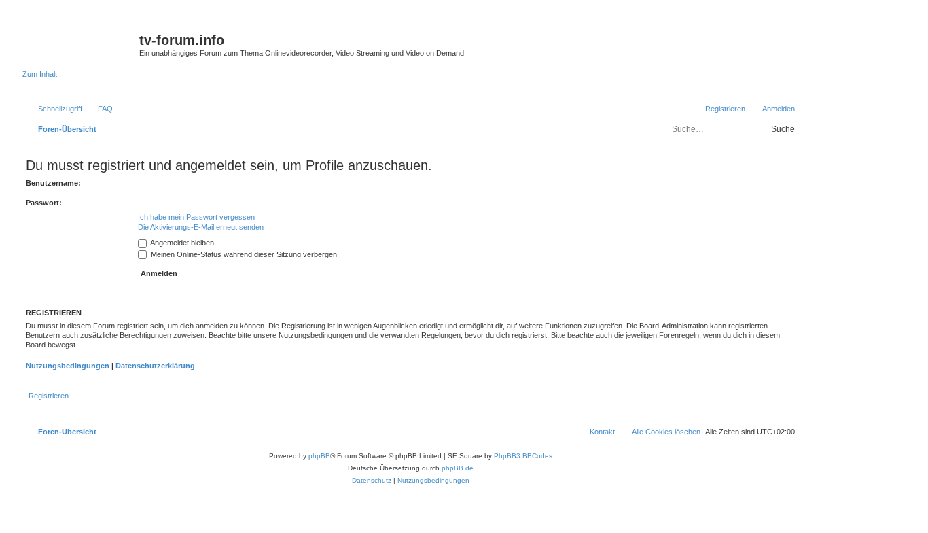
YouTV (664, 56)
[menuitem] (99, 109)
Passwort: (44, 203)
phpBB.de (458, 468)
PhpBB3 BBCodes (523, 456)
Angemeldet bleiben (181, 243)
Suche (783, 129)
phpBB (319, 456)
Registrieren (49, 396)
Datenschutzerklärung (155, 366)
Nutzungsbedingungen (67, 366)
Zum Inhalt (39, 74)
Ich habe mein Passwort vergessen (196, 217)
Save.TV (667, 29)
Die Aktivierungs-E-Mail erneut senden (201, 227)
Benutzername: (53, 183)
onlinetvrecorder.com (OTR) (699, 42)
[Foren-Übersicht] (80, 44)
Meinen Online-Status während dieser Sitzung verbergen (243, 254)
